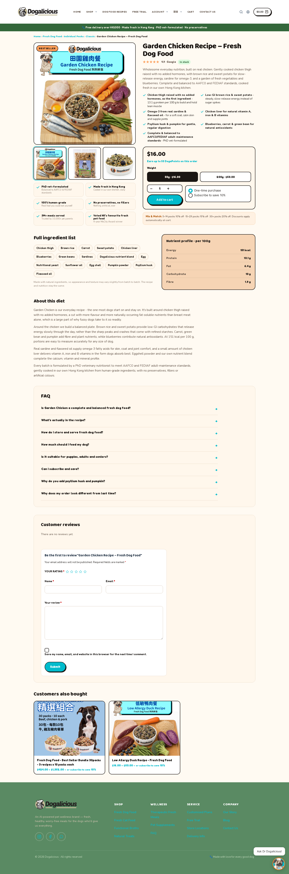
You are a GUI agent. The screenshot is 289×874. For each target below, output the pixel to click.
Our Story (230, 812)
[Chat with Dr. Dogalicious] (278, 863)
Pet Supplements (163, 825)
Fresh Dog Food (52, 36)
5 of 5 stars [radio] (85, 571)
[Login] (248, 11)
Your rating (54, 571)
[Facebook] (50, 836)
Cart (190, 11)
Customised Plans (199, 812)
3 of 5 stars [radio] (76, 571)
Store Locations (198, 828)
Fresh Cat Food (124, 820)
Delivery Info (196, 836)
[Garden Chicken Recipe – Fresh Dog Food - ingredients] (50, 163)
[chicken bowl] (119, 163)
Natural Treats (124, 836)
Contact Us (207, 11)
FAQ (153, 833)
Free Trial (139, 11)
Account (158, 11)
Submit (55, 667)
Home (77, 11)
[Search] (241, 11)
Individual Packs (74, 36)
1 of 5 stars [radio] (67, 571)
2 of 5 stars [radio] (71, 571)
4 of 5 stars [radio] (80, 571)
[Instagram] (39, 836)
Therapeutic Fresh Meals (163, 814)
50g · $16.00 (172, 176)
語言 (175, 11)
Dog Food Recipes (114, 11)
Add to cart (164, 199)
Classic (90, 36)
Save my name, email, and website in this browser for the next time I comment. (96, 654)
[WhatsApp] (61, 836)
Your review (53, 602)
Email (110, 581)
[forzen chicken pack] (84, 163)
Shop (89, 11)
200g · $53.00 (225, 176)
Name (49, 581)
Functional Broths (126, 828)
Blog (226, 820)
